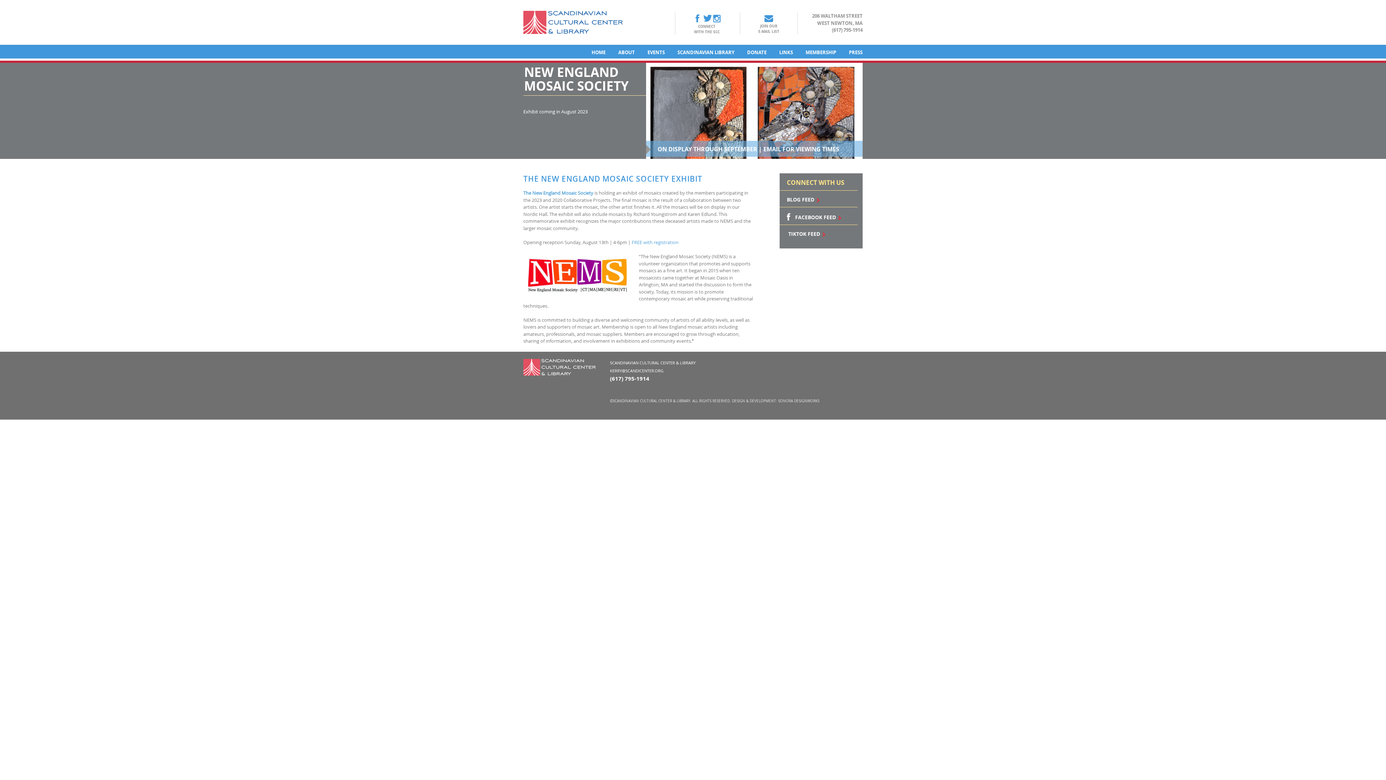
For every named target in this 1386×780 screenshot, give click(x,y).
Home (599, 52)
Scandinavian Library (706, 52)
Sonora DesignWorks (798, 401)
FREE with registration (655, 242)
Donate (757, 52)
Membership (821, 52)
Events (656, 52)
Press (856, 52)
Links (786, 52)
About (626, 52)
